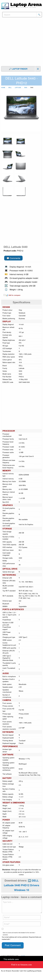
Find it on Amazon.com (21, 964)
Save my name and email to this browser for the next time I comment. (19, 934)
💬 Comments (13, 258)
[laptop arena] (21, 5)
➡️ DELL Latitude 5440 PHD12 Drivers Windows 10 (21, 885)
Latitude (18, 87)
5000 (25, 87)
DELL (10, 87)
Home (3, 87)
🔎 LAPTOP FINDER (18, 68)
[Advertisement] (21, 43)
